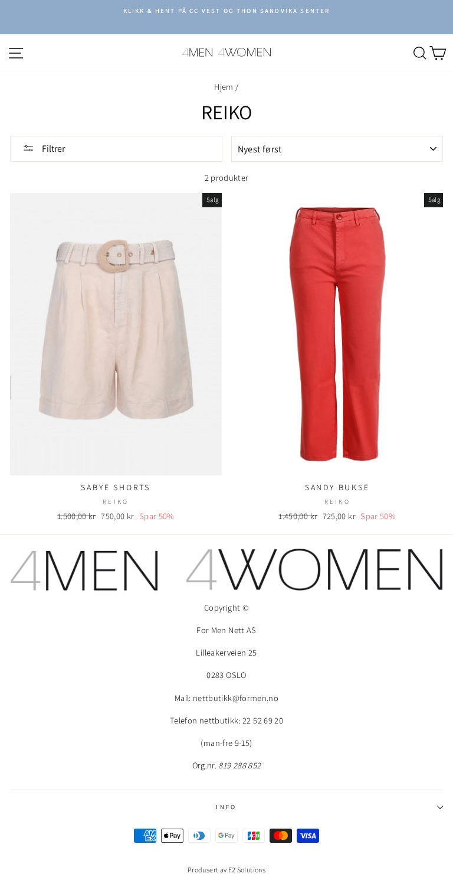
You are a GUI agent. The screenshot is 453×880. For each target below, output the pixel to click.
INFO (226, 807)
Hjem (223, 86)
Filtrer (52, 148)
